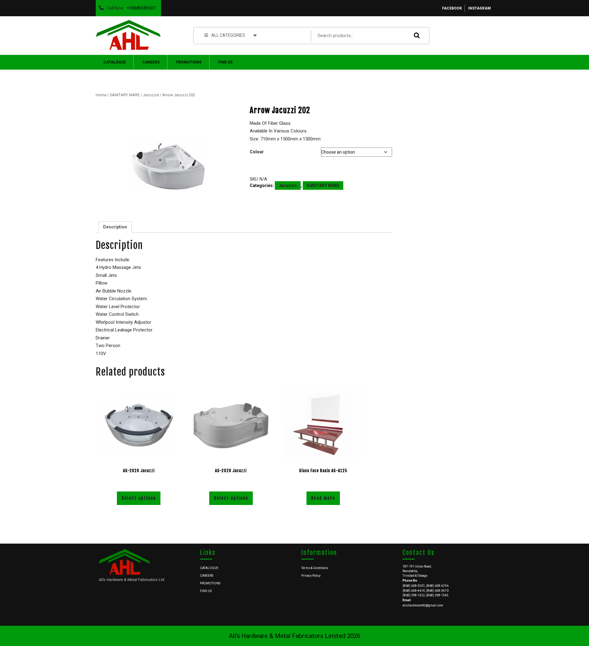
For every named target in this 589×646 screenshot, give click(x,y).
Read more (323, 498)
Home (101, 95)
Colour (257, 151)
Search (415, 35)
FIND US (225, 62)
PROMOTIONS (189, 62)
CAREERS (151, 62)
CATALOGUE (114, 62)
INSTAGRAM (479, 8)
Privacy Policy (311, 575)
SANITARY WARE (125, 95)
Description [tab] (115, 226)
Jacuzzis (151, 95)
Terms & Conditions (314, 568)
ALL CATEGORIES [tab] (228, 35)
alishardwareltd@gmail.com (422, 605)
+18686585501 (140, 6)
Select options (138, 498)
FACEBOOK (452, 8)
